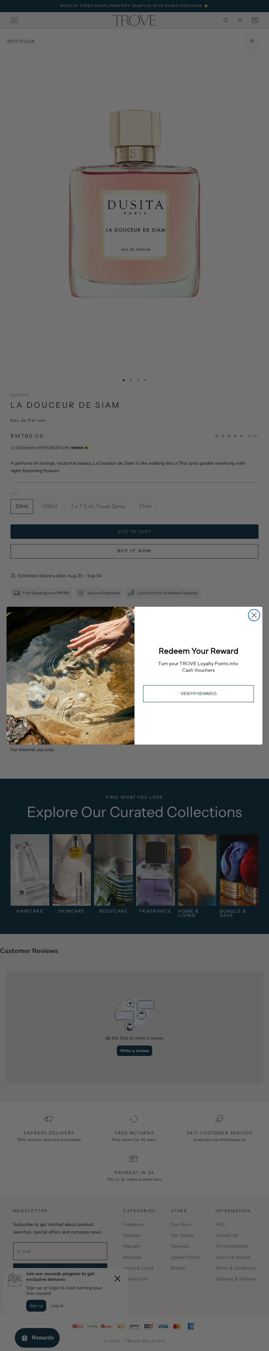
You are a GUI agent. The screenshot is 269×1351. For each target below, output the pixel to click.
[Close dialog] (254, 615)
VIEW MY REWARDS (198, 693)
